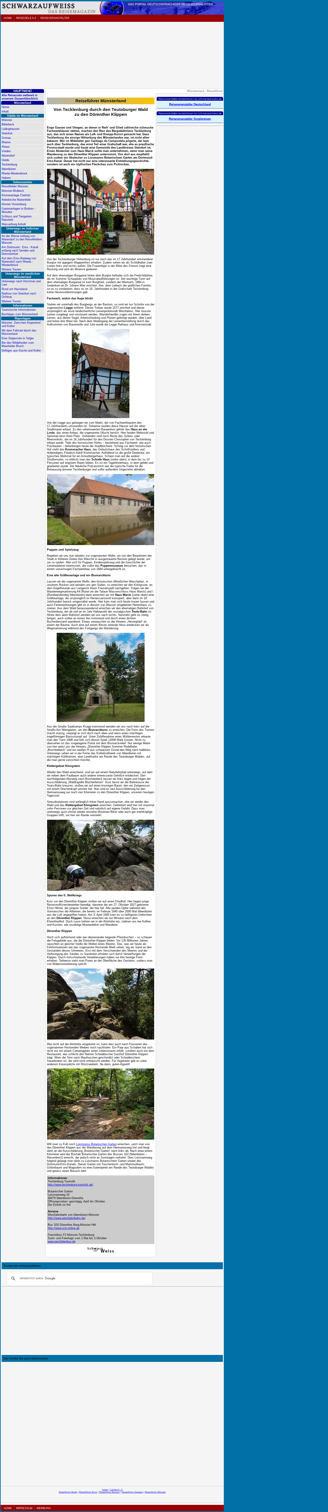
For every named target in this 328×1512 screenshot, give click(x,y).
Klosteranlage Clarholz (16, 195)
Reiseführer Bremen (109, 1492)
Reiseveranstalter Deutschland (190, 104)
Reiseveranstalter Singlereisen (190, 119)
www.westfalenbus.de (61, 1241)
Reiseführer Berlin (68, 1492)
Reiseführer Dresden (132, 1492)
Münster (7, 120)
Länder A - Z (116, 1489)
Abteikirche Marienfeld (16, 199)
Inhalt (5, 111)
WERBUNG (44, 1508)
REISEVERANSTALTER (54, 18)
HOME (8, 18)
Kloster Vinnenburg (14, 204)
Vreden (6, 151)
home (105, 1489)
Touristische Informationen (19, 309)
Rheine (6, 142)
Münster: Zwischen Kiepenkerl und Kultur (21, 324)
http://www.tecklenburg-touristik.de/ (70, 1184)
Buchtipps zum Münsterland (20, 314)
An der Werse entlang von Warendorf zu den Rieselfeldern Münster (22, 239)
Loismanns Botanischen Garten (96, 1144)
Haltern (6, 178)
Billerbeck (8, 124)
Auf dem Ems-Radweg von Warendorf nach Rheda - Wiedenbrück (19, 262)
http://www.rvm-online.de (63, 1228)
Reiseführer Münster (155, 1492)
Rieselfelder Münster (15, 186)
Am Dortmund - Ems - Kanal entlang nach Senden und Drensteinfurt (20, 250)
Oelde (5, 160)
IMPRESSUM (24, 1508)
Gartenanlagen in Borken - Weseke (18, 210)
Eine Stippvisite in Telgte (18, 338)
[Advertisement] (112, 56)
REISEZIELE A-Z (26, 18)
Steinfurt (7, 133)
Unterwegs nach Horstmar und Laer (21, 283)
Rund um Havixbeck (15, 289)
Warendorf (8, 155)
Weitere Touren (11, 269)
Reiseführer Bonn (88, 1492)
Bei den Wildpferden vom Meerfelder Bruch (18, 344)
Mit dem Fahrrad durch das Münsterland (19, 332)
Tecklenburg (9, 164)
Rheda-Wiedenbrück (14, 173)
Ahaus (6, 146)
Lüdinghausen (10, 129)
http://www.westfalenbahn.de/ (66, 1218)
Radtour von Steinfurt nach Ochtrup (19, 295)
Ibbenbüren (9, 169)
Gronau (6, 137)
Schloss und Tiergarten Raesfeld (16, 218)
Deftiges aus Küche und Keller (21, 350)
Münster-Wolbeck (13, 190)
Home (5, 107)
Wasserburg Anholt (14, 224)
